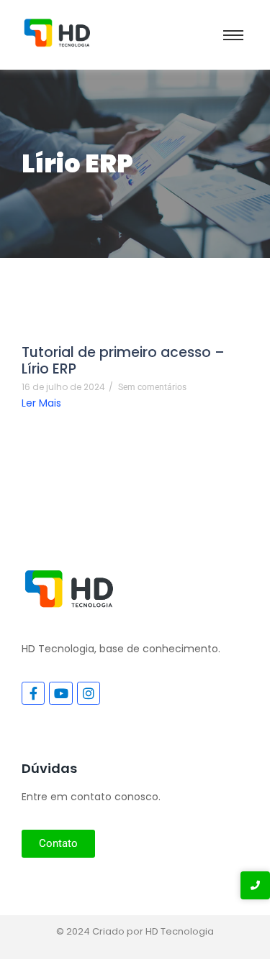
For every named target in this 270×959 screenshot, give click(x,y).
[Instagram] (88, 693)
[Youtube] (60, 693)
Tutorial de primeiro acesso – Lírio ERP (123, 360)
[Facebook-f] (33, 693)
